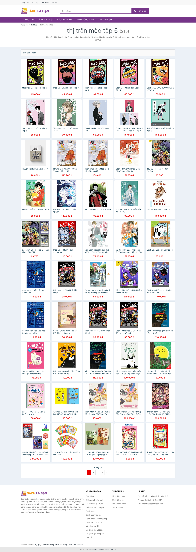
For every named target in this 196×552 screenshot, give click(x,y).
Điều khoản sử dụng (94, 504)
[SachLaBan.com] (35, 11)
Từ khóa (34, 25)
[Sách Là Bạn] (34, 493)
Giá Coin (80, 544)
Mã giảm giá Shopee (95, 533)
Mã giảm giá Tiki (93, 526)
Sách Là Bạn (110, 549)
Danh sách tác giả (93, 515)
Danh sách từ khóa (94, 522)
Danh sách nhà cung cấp (96, 518)
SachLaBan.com (96, 549)
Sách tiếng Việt (45, 20)
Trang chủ (25, 2)
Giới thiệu (45, 2)
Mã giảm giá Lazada (94, 530)
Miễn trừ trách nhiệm (95, 507)
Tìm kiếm (142, 11)
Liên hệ (54, 2)
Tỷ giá (37, 544)
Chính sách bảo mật (94, 500)
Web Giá (72, 544)
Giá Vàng (63, 544)
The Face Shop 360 (50, 544)
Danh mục (35, 2)
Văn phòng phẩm (85, 20)
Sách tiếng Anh (65, 20)
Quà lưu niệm (105, 20)
